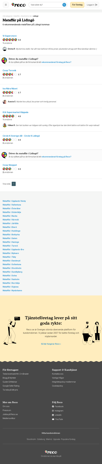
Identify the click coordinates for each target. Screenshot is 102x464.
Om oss (6, 406)
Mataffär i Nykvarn (11, 253)
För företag (77, 4)
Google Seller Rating (11, 386)
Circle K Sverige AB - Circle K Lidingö (21, 136)
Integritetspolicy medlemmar (64, 382)
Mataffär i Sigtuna (10, 287)
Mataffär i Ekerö (10, 227)
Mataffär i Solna (10, 276)
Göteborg (41, 439)
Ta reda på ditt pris (10, 390)
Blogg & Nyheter (9, 378)
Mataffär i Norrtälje (11, 283)
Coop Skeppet (10, 165)
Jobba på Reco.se (10, 414)
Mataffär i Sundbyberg (12, 272)
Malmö (49, 439)
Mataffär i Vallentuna (12, 205)
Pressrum (7, 410)
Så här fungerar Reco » (51, 344)
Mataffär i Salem (10, 238)
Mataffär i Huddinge (11, 231)
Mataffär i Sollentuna (12, 264)
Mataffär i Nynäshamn (12, 290)
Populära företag (68, 439)
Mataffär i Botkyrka (11, 235)
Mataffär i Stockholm (12, 268)
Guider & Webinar (10, 382)
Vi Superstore (10, 36)
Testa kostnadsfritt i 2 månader (16, 374)
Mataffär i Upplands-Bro (13, 249)
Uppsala (56, 439)
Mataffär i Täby (9, 257)
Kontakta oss (57, 374)
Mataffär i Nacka (10, 216)
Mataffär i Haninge (11, 242)
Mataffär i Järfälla (10, 223)
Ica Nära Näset (10, 88)
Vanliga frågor (58, 378)
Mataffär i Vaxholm (11, 279)
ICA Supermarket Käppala (15, 112)
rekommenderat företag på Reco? (56, 62)
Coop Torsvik (9, 70)
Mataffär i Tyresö (10, 246)
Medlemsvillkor (9, 418)
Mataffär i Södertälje (12, 212)
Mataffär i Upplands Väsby (14, 201)
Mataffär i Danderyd (11, 261)
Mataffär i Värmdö (11, 220)
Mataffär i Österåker (12, 208)
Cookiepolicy (57, 386)
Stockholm (31, 439)
